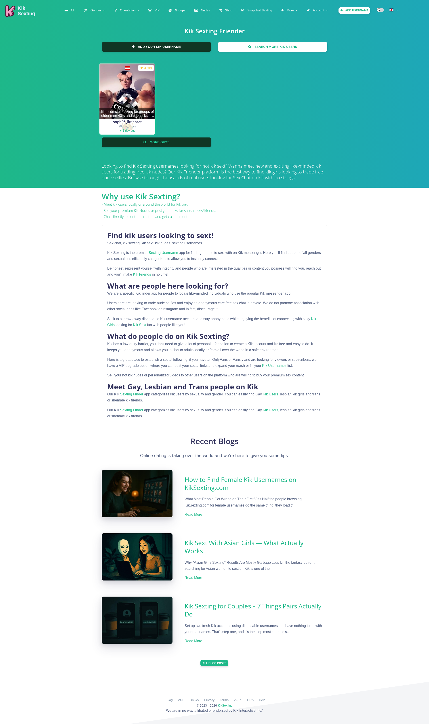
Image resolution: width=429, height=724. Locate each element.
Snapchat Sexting (259, 10)
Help (262, 700)
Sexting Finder (131, 394)
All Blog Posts (214, 663)
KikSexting (225, 705)
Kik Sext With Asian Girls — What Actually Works (244, 546)
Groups (179, 10)
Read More (193, 514)
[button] (93, 10)
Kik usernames (274, 365)
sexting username (163, 253)
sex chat (242, 178)
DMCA (194, 700)
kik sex (182, 204)
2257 (237, 700)
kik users (270, 394)
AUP (181, 700)
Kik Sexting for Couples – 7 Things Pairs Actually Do (253, 610)
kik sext (139, 325)
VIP (157, 10)
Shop (228, 10)
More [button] (290, 10)
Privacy (209, 700)
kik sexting (144, 166)
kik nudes (142, 210)
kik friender (189, 172)
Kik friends (142, 274)
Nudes (205, 10)
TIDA (250, 700)
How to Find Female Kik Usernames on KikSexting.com (240, 483)
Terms (224, 700)
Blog (169, 700)
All (72, 10)
